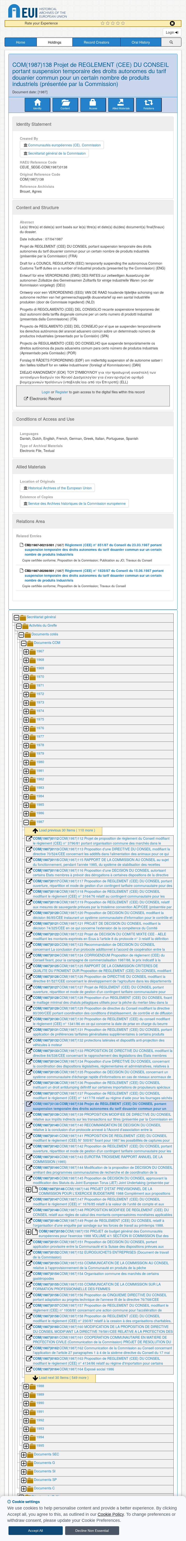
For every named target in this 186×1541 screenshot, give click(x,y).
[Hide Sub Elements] (16, 618)
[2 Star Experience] (108, 23)
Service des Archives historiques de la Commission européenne (77, 503)
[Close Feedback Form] (172, 23)
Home (20, 42)
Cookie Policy (111, 1514)
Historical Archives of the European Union (60, 487)
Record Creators (96, 42)
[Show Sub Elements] (26, 652)
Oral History (141, 42)
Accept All (35, 1531)
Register (61, 391)
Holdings (54, 42)
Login (170, 32)
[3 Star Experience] (113, 23)
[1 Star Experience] (103, 23)
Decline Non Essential (92, 1531)
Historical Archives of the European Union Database (51, 11)
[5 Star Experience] (123, 23)
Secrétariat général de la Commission (57, 153)
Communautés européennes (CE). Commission (64, 144)
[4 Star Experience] (118, 23)
